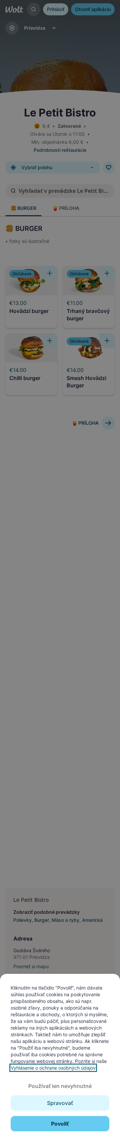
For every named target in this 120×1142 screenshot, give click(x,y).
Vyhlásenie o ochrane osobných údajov (53, 1068)
